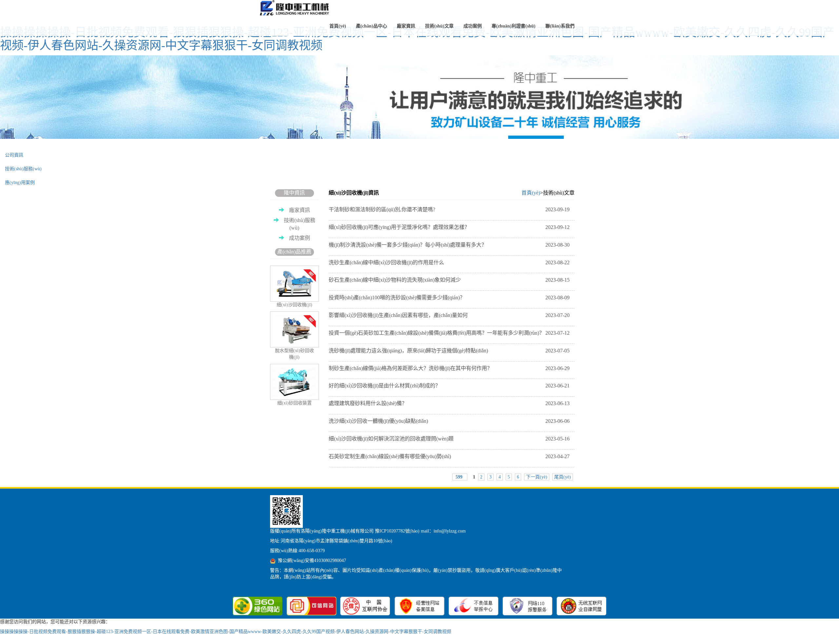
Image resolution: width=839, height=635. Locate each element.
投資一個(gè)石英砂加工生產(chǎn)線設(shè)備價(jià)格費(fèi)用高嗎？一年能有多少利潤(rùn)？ (449, 333)
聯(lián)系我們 (560, 26)
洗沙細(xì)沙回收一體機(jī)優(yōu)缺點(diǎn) (449, 421)
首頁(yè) (337, 26)
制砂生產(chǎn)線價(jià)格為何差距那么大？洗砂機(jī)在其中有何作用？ (449, 368)
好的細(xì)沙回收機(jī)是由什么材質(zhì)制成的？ (449, 385)
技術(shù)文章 (439, 26)
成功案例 (472, 26)
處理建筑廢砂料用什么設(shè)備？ (449, 403)
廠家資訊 (406, 26)
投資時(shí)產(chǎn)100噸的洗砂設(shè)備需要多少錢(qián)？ (449, 297)
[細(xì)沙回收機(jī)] (296, 8)
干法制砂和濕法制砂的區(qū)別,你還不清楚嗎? (449, 209)
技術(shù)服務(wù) (23, 168)
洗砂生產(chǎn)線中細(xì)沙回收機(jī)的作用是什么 (449, 262)
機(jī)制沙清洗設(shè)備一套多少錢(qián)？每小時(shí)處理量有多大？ (449, 245)
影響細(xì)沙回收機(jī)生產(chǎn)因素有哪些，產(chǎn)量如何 (449, 315)
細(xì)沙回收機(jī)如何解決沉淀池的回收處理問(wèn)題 (449, 438)
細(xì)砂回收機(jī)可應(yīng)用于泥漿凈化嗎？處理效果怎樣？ (449, 227)
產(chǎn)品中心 (371, 26)
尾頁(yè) (562, 477)
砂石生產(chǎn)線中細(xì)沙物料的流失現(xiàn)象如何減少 (449, 280)
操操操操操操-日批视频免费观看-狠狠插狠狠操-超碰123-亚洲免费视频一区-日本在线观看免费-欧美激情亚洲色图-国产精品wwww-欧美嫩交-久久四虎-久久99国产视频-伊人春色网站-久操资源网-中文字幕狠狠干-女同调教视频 (417, 39)
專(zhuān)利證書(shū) (514, 26)
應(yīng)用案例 (20, 182)
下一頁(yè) (536, 477)
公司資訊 (14, 155)
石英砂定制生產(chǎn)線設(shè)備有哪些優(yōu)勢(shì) (449, 456)
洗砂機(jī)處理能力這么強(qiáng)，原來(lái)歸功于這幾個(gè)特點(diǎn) (449, 350)
